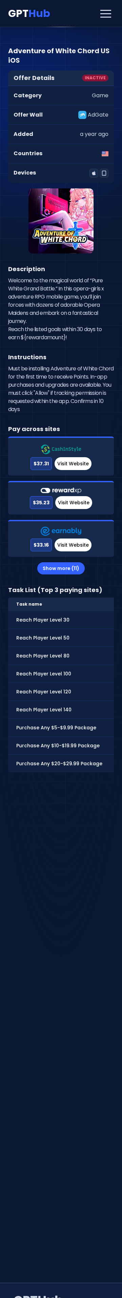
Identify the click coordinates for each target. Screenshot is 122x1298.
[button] (106, 13)
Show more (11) (61, 568)
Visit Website (73, 463)
